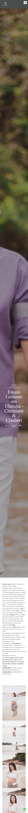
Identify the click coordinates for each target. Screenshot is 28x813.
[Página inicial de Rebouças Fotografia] (5, 4)
